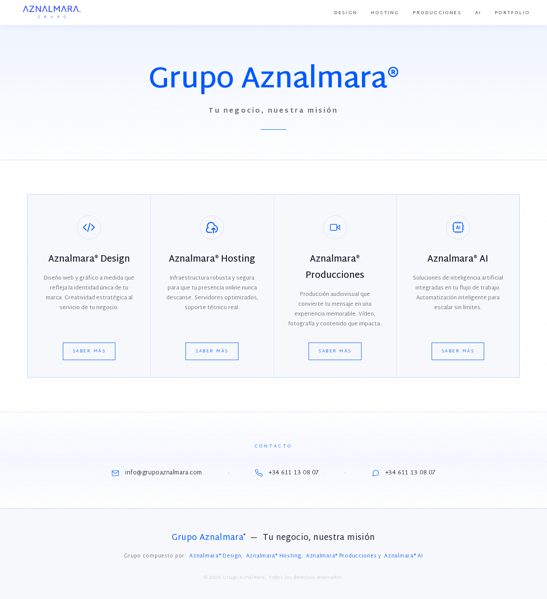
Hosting (385, 13)
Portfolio (512, 13)
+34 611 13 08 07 (294, 473)
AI (478, 13)
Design (345, 13)
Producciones (437, 13)
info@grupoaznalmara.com (163, 473)
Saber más (89, 351)
